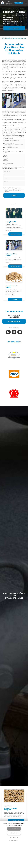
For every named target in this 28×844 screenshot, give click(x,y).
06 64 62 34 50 (8, 19)
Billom (5, 155)
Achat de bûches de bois (8, 145)
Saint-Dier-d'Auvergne (8, 161)
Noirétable (11, 37)
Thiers (5, 164)
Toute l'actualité (16, 820)
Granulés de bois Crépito (12, 286)
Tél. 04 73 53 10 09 (14, 315)
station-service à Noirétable (13, 112)
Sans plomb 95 (11, 222)
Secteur (6, 37)
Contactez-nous (14, 28)
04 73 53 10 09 (8, 17)
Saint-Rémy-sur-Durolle (8, 163)
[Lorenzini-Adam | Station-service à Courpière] (2, 2)
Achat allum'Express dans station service (11, 140)
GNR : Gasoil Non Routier (11, 254)
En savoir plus (15, 234)
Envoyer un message (14, 321)
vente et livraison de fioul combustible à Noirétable (14, 121)
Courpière (6, 156)
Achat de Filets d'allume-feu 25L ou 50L (11, 147)
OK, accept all (14, 828)
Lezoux (5, 159)
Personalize (14, 837)
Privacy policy (15, 840)
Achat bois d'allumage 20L (9, 143)
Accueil (2, 37)
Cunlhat (5, 157)
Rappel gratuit (18, 2)
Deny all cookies (14, 833)
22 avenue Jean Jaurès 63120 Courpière (12, 23)
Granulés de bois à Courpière (10, 809)
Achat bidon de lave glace (8, 141)
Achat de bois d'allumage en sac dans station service (13, 144)
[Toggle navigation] (26, 3)
